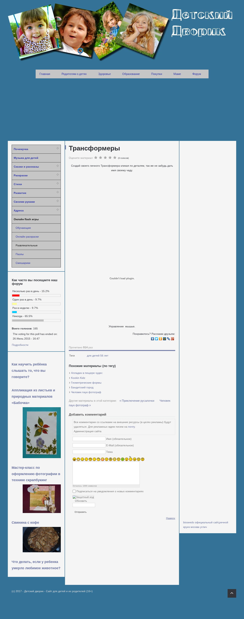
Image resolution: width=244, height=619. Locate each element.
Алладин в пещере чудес (87, 372)
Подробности (20, 344)
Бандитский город (82, 387)
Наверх (170, 518)
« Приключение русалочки (137, 400)
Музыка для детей (26, 157)
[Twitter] (157, 338)
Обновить (81, 500)
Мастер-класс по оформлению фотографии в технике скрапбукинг (36, 474)
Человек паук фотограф (86, 392)
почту (131, 426)
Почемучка (21, 149)
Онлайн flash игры (26, 219)
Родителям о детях (74, 73)
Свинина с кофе (25, 522)
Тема (109, 451)
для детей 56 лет (97, 355)
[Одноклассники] (161, 338)
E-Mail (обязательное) (120, 445)
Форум (196, 73)
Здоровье (104, 73)
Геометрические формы (86, 382)
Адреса (19, 210)
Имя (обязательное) (119, 438)
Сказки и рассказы (26, 166)
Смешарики (23, 262)
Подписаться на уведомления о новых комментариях (110, 491)
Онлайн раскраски (27, 236)
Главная (44, 73)
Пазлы (20, 254)
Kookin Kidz (78, 377)
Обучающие (23, 227)
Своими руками (24, 201)
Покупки (156, 73)
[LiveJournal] (169, 338)
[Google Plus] (173, 338)
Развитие (20, 192)
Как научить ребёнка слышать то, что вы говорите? (29, 370)
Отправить (81, 512)
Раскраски (21, 175)
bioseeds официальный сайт (200, 522)
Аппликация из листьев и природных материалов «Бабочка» (33, 396)
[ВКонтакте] (153, 338)
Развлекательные (27, 245)
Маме (177, 73)
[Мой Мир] (165, 338)
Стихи (18, 184)
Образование (131, 73)
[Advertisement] (122, 109)
